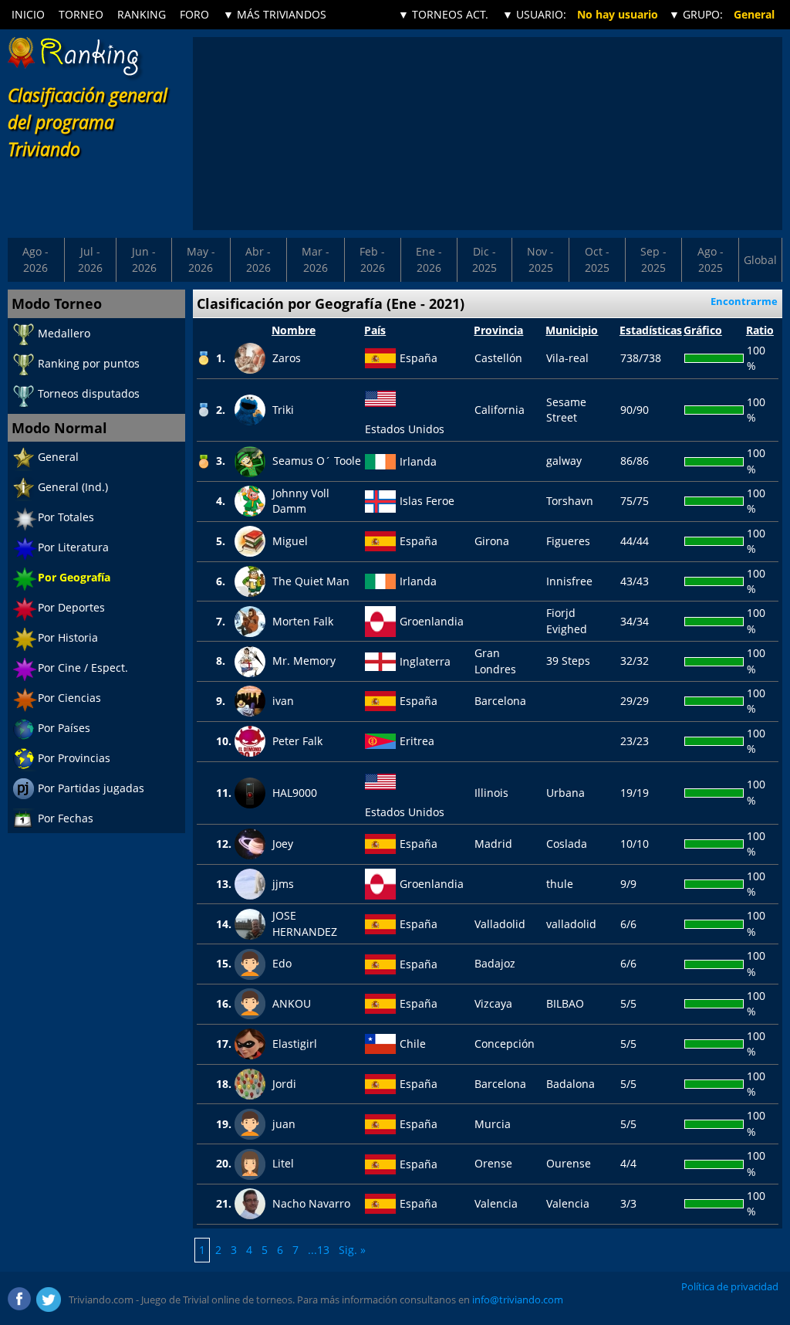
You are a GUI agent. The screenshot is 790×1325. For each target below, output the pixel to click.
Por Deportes (71, 607)
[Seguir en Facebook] (20, 1299)
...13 (318, 1249)
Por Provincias (74, 758)
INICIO (28, 14)
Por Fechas (65, 818)
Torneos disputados (89, 393)
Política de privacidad (729, 1286)
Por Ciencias (69, 697)
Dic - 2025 (484, 259)
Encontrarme (744, 301)
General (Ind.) (73, 487)
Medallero (64, 333)
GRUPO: (696, 14)
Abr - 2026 (258, 259)
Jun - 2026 (144, 259)
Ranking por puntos (89, 363)
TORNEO (81, 14)
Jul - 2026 (90, 259)
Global (760, 259)
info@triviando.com (517, 1299)
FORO (194, 14)
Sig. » (352, 1249)
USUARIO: (534, 14)
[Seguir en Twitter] (48, 1299)
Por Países (64, 727)
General (58, 456)
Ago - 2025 (710, 259)
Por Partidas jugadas (91, 788)
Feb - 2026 (372, 259)
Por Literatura (73, 547)
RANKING (141, 14)
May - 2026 (201, 259)
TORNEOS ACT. (443, 14)
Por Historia (68, 637)
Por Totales (66, 517)
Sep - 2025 (653, 259)
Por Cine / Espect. (83, 667)
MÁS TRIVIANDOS (274, 14)
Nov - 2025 (540, 259)
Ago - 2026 (35, 259)
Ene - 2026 (429, 259)
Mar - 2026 (315, 259)
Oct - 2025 (597, 259)
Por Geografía (74, 577)
